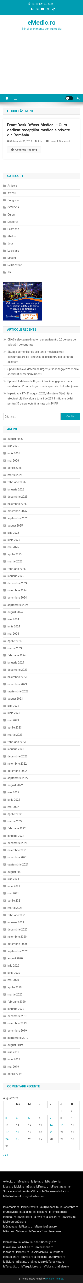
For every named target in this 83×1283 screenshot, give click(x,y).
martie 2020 (15, 994)
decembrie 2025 (17, 496)
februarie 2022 (17, 828)
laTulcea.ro (50, 1266)
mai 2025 (13, 547)
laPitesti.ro (25, 1226)
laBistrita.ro (57, 1252)
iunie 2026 (14, 453)
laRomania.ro (11, 1206)
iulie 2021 (13, 879)
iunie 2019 (14, 1059)
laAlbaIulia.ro (25, 1247)
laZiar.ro (31, 1186)
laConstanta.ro (69, 1206)
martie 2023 (15, 734)
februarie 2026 (17, 482)
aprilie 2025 (15, 554)
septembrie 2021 (18, 864)
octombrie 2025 (17, 511)
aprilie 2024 (15, 641)
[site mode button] (69, 98)
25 (17, 1139)
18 (17, 1132)
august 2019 (15, 1044)
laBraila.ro (27, 1256)
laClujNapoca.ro (49, 1206)
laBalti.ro (63, 1191)
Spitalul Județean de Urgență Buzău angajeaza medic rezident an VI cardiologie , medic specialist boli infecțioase (43, 384)
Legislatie (13, 250)
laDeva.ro (39, 1216)
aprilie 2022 (15, 814)
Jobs (11, 243)
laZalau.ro (63, 1266)
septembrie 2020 (18, 951)
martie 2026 (15, 474)
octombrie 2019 (17, 1030)
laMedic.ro (23, 1181)
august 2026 (15, 438)
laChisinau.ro (50, 1191)
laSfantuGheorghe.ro (43, 1242)
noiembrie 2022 (17, 763)
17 (6, 1132)
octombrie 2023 (17, 684)
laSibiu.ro (8, 1261)
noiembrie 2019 (17, 1023)
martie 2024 (15, 648)
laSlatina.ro (22, 1261)
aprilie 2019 (15, 1073)
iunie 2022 (14, 799)
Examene (13, 228)
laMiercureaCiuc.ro (14, 1221)
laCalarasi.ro (24, 1216)
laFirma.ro (42, 1186)
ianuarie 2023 (16, 749)
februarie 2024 (17, 655)
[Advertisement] (41, 70)
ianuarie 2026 (16, 489)
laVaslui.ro (10, 1247)
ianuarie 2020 (16, 1008)
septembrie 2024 (18, 604)
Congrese (13, 200)
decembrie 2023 (17, 669)
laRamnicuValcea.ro (15, 1231)
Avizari (12, 193)
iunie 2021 (14, 886)
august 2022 (15, 785)
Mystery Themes (54, 1278)
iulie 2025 (13, 532)
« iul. (5, 1155)
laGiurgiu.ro (69, 1216)
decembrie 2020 (17, 929)
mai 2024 (13, 633)
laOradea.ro (10, 1226)
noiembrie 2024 (17, 590)
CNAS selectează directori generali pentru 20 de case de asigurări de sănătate (42, 342)
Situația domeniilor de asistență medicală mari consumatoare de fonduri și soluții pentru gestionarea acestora (40, 356)
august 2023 (15, 698)
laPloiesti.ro (40, 1211)
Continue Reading (26, 149)
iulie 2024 (13, 619)
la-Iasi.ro (24, 1242)
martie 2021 (15, 907)
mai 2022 (13, 806)
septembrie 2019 (18, 1037)
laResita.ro (40, 1256)
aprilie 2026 (15, 467)
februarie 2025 (17, 568)
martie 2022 (15, 821)
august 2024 (15, 612)
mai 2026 (13, 460)
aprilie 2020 (15, 987)
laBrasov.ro (10, 1242)
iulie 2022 (13, 792)
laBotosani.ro (11, 1256)
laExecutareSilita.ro (29, 1191)
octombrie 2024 (17, 597)
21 (51, 1132)
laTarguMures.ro (31, 1266)
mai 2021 (13, 893)
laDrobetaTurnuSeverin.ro (45, 1231)
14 (51, 1125)
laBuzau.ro (10, 1216)
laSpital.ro (37, 1181)
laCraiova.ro (10, 1211)
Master (12, 257)
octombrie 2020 (17, 943)
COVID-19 (13, 207)
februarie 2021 (17, 915)
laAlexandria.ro (44, 1247)
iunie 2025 (14, 539)
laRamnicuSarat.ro (45, 1226)
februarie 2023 (17, 741)
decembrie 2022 (17, 756)
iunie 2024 (14, 626)
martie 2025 (15, 561)
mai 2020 (13, 980)
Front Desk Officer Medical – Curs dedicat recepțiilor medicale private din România (38, 130)
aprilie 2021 (15, 900)
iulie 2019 (13, 1052)
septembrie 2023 (18, 691)
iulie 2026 (13, 446)
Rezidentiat (15, 265)
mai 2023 (13, 720)
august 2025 (15, 525)
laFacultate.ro (58, 1186)
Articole (12, 185)
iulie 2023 (13, 705)
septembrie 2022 (18, 778)
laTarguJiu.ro (12, 1266)
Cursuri (12, 214)
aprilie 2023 (15, 727)
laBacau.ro (22, 1252)
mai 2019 (13, 1066)
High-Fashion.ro (34, 1196)
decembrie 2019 (17, 1016)
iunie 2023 (14, 713)
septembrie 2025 (18, 518)
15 (62, 1125)
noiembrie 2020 (17, 936)
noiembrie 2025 (17, 503)
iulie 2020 (13, 965)
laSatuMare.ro (56, 1256)
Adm (40, 141)
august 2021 (15, 871)
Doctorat (13, 221)
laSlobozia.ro (38, 1261)
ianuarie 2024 (16, 662)
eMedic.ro (42, 22)
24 (6, 1139)
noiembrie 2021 (17, 850)
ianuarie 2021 (16, 922)
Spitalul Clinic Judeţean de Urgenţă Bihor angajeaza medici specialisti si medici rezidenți (43, 371)
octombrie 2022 (17, 770)
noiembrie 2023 (17, 676)
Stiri (10, 272)
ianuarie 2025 (16, 576)
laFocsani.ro (52, 1216)
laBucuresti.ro (29, 1206)
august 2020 (15, 958)
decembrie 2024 (17, 583)
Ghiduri (12, 236)
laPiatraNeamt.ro (13, 1196)
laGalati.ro (25, 1211)
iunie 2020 (14, 972)
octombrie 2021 (17, 857)
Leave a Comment (60, 141)
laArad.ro (8, 1252)
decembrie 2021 (17, 843)
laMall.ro (19, 1186)
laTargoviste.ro (55, 1261)
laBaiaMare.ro (39, 1252)
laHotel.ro (51, 1181)
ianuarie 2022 (16, 835)
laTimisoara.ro (58, 1211)
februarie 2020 (17, 1001)
